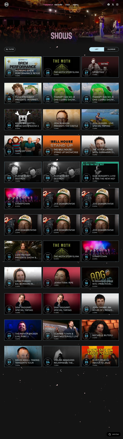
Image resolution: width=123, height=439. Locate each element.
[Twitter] (113, 4)
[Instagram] (117, 4)
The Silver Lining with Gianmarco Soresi (103, 150)
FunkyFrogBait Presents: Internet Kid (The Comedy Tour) (26, 98)
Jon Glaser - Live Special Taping (103, 124)
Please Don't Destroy (23, 177)
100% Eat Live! (23, 151)
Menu (75, 4)
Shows (48, 4)
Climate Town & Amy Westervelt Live (66, 335)
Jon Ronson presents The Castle (66, 124)
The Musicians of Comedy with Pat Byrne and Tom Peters (25, 413)
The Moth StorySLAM (66, 72)
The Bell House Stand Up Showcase (66, 150)
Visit (67, 4)
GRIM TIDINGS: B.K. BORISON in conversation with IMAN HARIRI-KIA (27, 282)
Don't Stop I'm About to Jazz (101, 361)
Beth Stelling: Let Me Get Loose (64, 387)
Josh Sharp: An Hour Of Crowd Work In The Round (104, 308)
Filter (11, 49)
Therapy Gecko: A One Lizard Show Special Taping (64, 98)
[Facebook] (109, 4)
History (58, 4)
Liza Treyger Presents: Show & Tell (25, 256)
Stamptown (22, 203)
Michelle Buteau (102, 335)
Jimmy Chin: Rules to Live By (102, 413)
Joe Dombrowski (64, 203)
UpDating (98, 72)
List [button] (96, 49)
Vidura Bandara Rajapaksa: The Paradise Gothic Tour (64, 361)
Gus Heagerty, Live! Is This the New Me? (104, 177)
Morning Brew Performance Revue (27, 71)
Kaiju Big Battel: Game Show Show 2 (27, 124)
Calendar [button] (111, 49)
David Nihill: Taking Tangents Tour (27, 361)
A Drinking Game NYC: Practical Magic (102, 282)
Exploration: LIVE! (26, 387)
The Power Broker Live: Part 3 (26, 335)
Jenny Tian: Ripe (63, 282)
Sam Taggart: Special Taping (24, 308)
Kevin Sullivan (63, 414)
